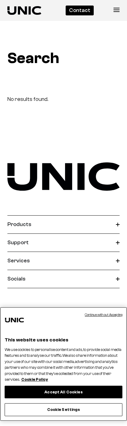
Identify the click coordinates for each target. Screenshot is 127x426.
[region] (63, 364)
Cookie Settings (63, 409)
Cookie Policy (34, 379)
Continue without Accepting (103, 315)
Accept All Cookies (63, 392)
